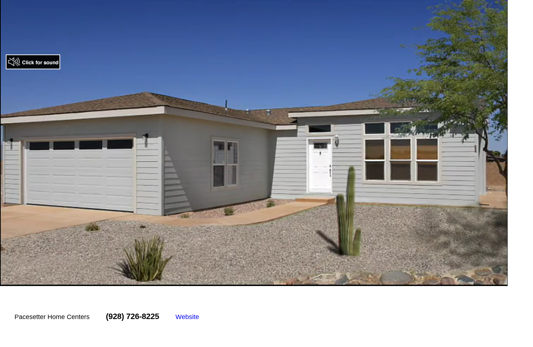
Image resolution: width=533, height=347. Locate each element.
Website (187, 317)
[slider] (246, 280)
